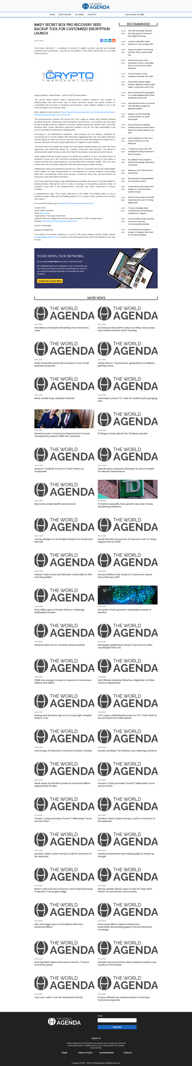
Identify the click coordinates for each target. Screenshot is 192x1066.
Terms (64, 1052)
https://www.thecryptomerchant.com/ (76, 203)
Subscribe (117, 1027)
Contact (127, 1052)
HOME (52, 14)
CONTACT (92, 14)
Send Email (44, 213)
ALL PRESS (79, 14)
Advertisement (106, 1052)
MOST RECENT (65, 14)
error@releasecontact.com (46, 237)
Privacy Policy (85, 1052)
